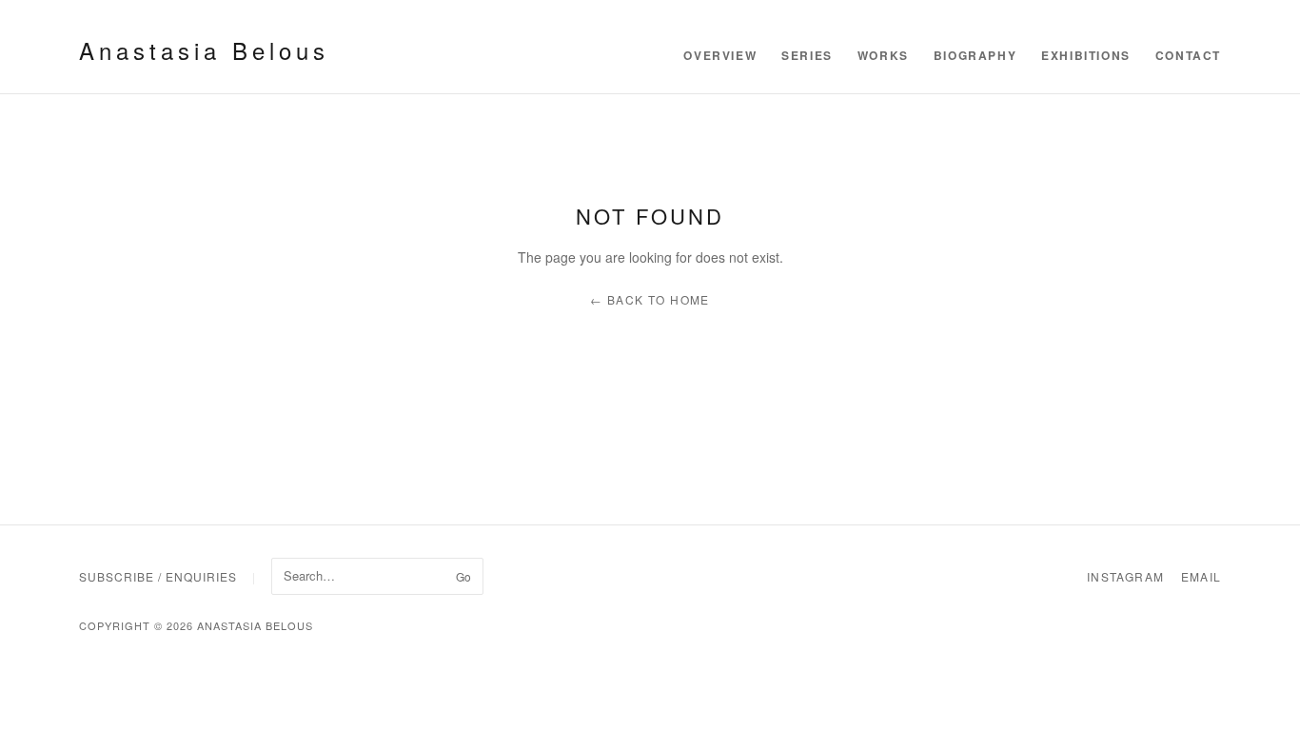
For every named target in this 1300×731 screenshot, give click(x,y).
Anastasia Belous (204, 50)
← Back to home (650, 299)
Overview (720, 55)
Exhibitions (1086, 55)
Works (883, 55)
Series (807, 55)
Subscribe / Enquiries (158, 576)
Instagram (1125, 576)
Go (463, 576)
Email (1201, 576)
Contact (1188, 55)
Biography (975, 55)
